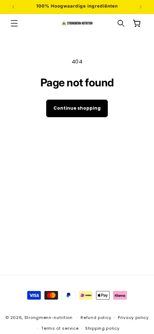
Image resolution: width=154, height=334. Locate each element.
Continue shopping (77, 108)
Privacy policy (133, 317)
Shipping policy (102, 328)
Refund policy (96, 317)
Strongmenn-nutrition (48, 317)
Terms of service (59, 328)
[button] (14, 23)
